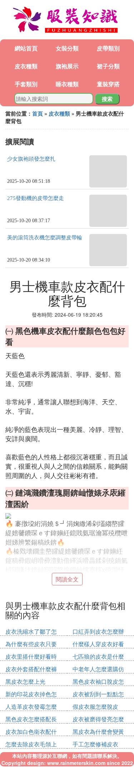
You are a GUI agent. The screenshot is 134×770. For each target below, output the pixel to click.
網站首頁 (26, 48)
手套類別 (26, 84)
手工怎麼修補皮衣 (95, 744)
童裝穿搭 (108, 84)
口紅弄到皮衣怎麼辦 (98, 631)
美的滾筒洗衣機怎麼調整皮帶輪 (44, 237)
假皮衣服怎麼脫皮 (95, 706)
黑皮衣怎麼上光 (25, 681)
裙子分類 (108, 66)
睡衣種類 (67, 84)
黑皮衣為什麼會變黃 (98, 731)
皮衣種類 (26, 66)
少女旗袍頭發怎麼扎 (31, 159)
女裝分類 (67, 48)
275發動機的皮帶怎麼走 (35, 198)
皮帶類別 (108, 48)
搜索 (107, 99)
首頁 (37, 113)
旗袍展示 (67, 66)
